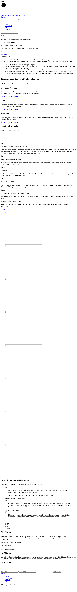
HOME (7, 24)
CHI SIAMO (8, 26)
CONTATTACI (6, 209)
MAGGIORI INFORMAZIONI (10, 96)
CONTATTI (8, 29)
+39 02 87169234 (6, 15)
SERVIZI (7, 27)
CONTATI (8, 581)
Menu (4, 21)
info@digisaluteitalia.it (18, 15)
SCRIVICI (4, 55)
